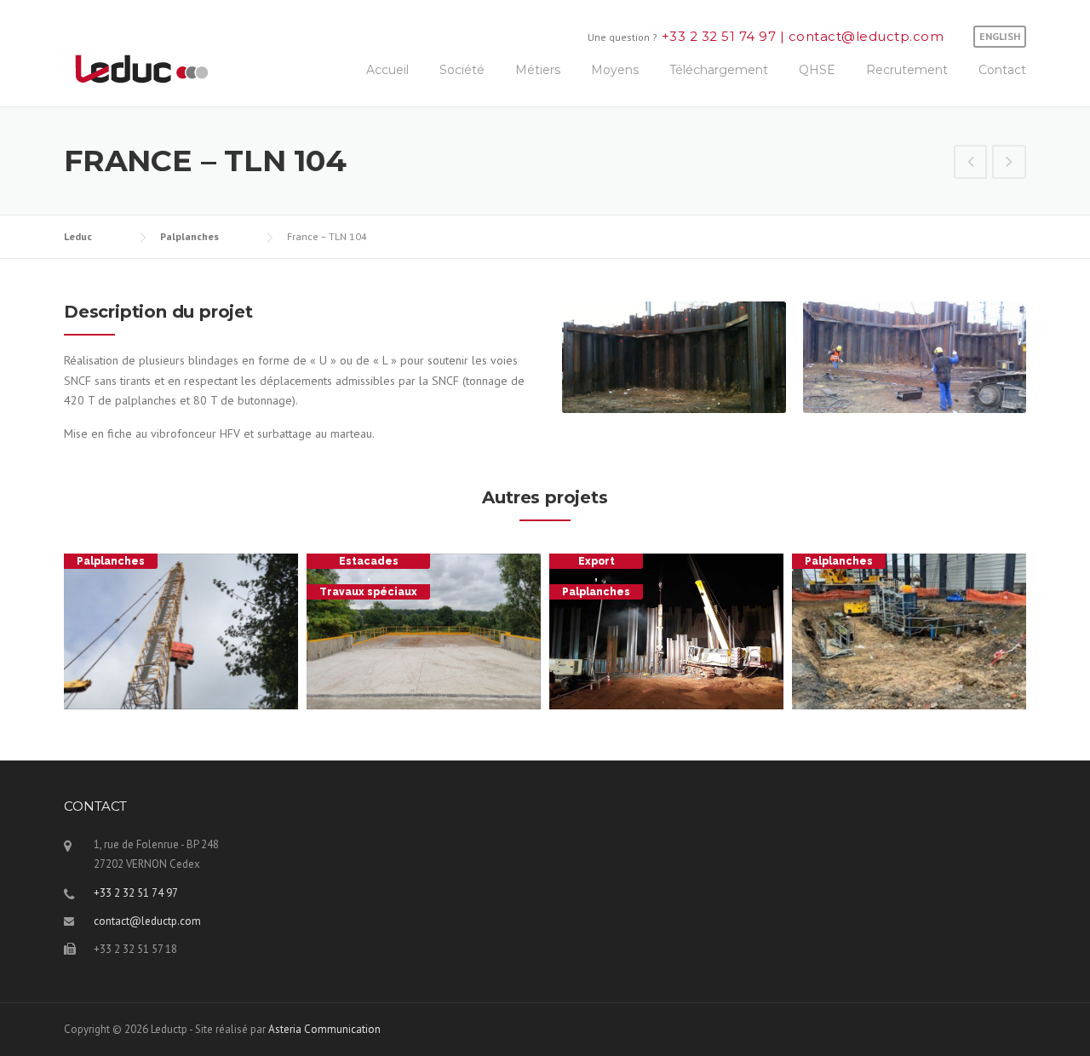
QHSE (817, 69)
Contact (1002, 69)
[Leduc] (142, 67)
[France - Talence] (1009, 163)
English (999, 36)
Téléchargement (718, 69)
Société (462, 69)
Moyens (615, 69)
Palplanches (111, 561)
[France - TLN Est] (971, 163)
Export (596, 561)
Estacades (369, 561)
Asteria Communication (324, 1029)
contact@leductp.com (864, 36)
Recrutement (907, 69)
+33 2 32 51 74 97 (721, 36)
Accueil (387, 69)
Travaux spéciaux (368, 592)
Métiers (537, 69)
